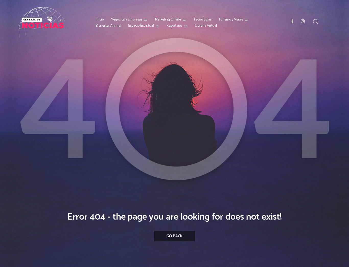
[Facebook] (292, 21)
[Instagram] (303, 21)
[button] (315, 21)
